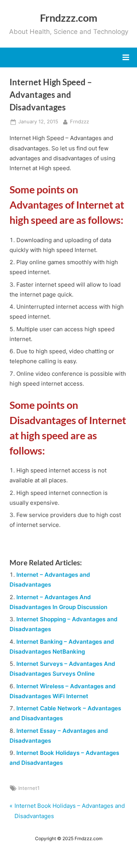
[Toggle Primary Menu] (125, 57)
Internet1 (29, 788)
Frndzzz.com (68, 17)
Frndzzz (79, 121)
